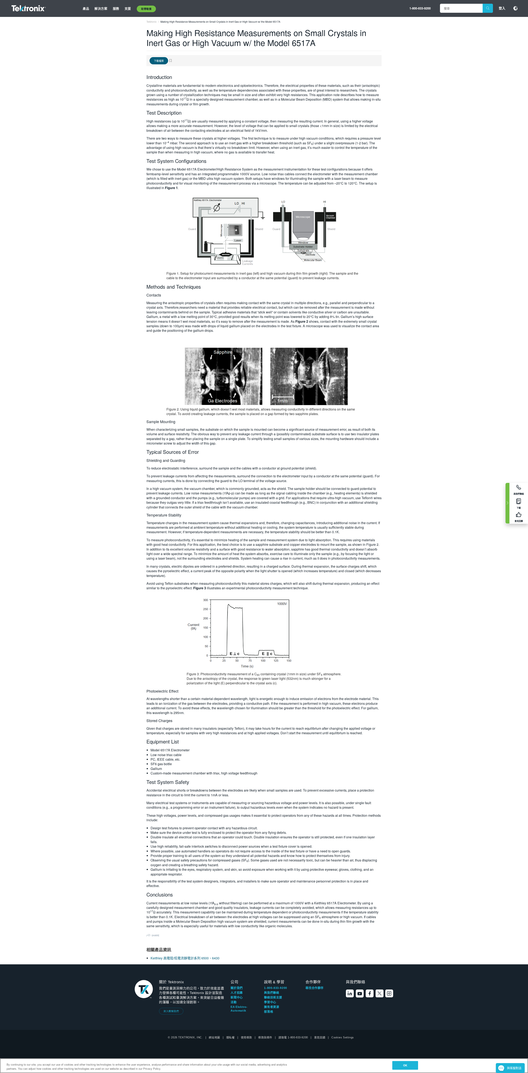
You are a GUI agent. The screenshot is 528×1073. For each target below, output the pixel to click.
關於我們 (237, 987)
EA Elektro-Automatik (239, 1008)
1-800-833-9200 (420, 8)
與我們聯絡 (271, 992)
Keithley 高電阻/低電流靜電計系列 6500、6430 (185, 958)
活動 (234, 1002)
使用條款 (246, 1037)
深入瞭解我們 (171, 1011)
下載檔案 (159, 60)
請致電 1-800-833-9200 (293, 1037)
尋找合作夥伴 (314, 987)
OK (405, 1065)
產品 (86, 8)
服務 (116, 8)
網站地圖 (214, 1037)
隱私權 (230, 1037)
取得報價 (146, 9)
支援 (128, 8)
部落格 (268, 1011)
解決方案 (100, 8)
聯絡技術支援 (273, 997)
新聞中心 (237, 997)
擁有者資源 (271, 1006)
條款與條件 (265, 1037)
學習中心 (270, 1002)
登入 (502, 8)
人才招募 (237, 992)
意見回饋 (319, 1037)
